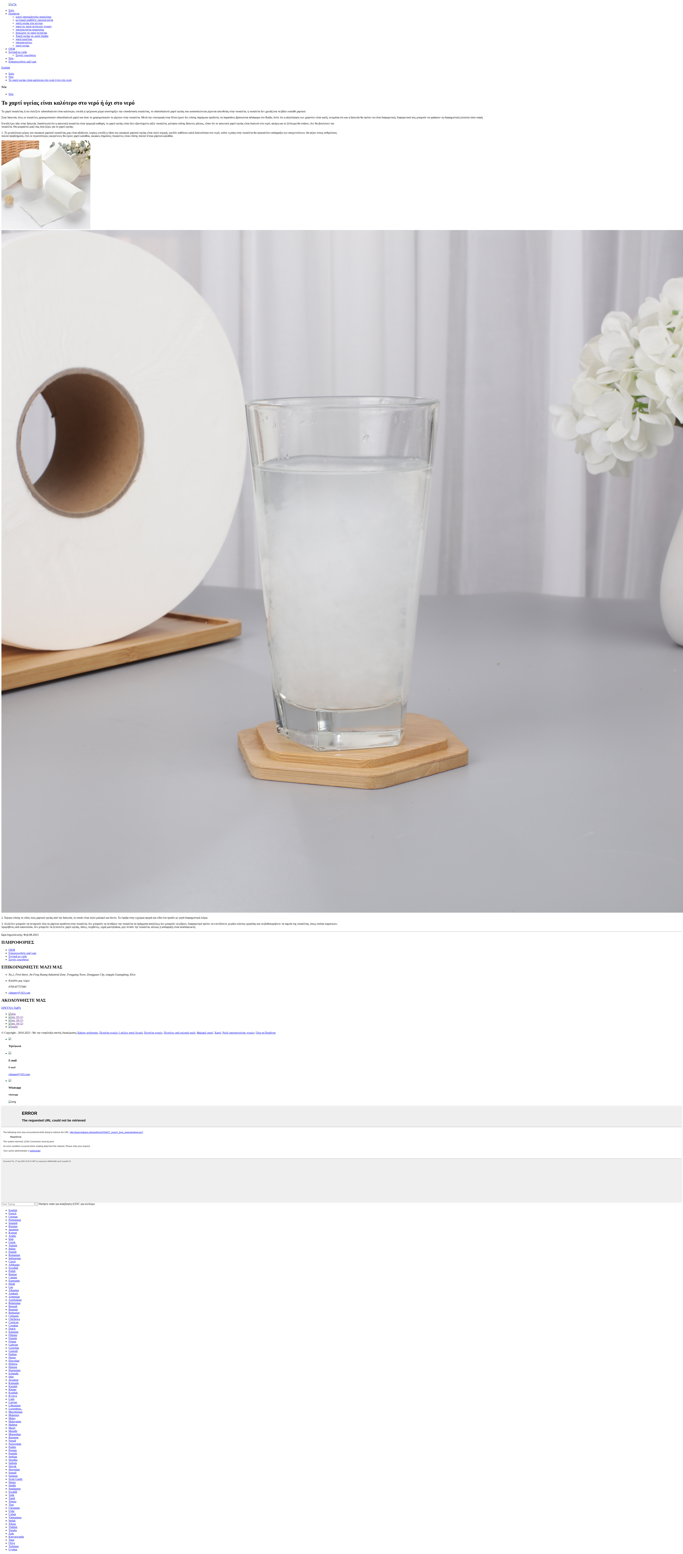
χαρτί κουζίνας (24, 39)
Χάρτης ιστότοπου (87, 1032)
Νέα (11, 58)
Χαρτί (217, 1032)
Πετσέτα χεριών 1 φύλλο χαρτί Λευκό (121, 1032)
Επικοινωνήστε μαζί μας (22, 61)
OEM (12, 48)
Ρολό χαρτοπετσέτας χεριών (238, 1032)
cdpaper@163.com (19, 992)
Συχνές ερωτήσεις (26, 55)
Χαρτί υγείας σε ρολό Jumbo (32, 36)
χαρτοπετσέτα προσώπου (30, 29)
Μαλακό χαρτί (205, 1032)
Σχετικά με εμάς (18, 52)
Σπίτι (11, 10)
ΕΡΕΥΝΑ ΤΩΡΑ (11, 1007)
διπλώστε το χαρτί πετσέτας (31, 32)
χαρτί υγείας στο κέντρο (29, 23)
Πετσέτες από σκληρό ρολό (179, 1032)
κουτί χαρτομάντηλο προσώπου (33, 16)
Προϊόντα (14, 13)
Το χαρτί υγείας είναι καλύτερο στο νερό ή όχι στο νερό (40, 80)
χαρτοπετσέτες (24, 42)
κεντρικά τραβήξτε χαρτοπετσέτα (34, 20)
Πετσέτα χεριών (153, 1032)
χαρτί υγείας (22, 45)
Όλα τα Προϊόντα (266, 1032)
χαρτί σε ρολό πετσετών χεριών (34, 26)
